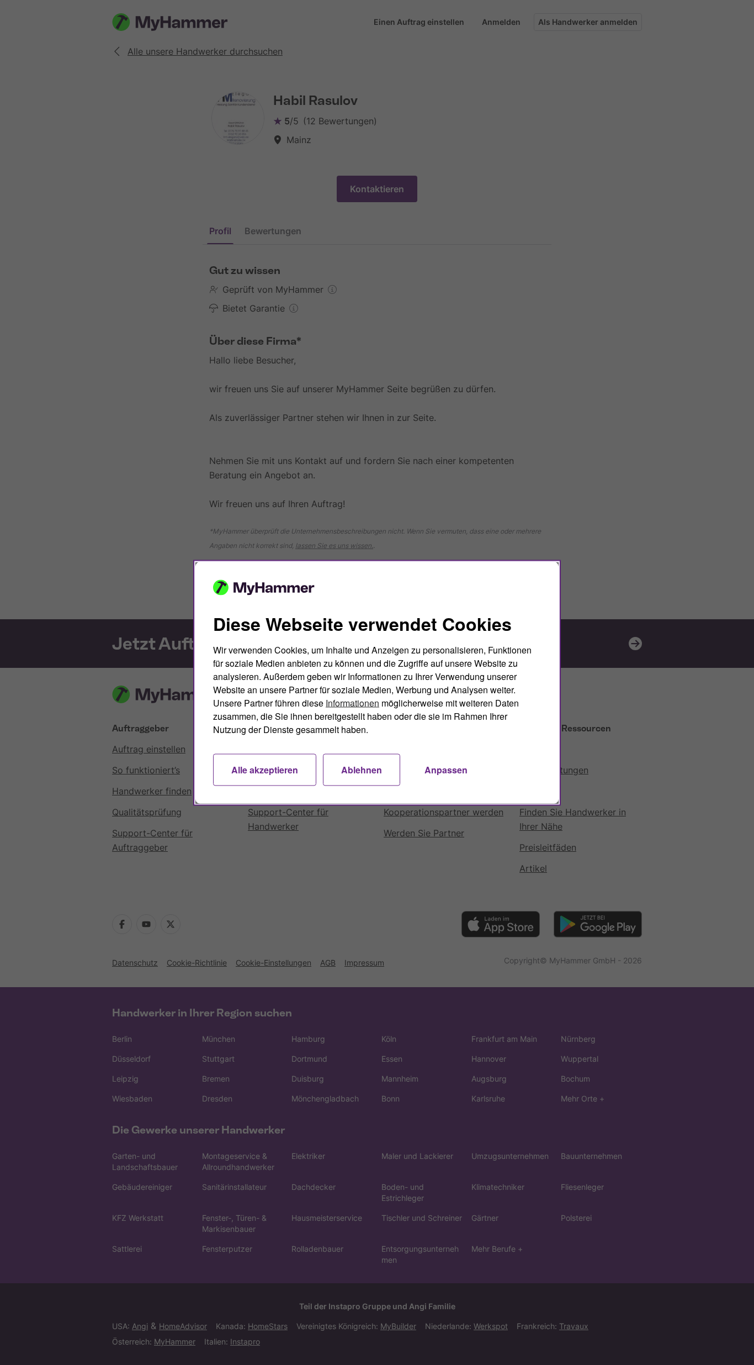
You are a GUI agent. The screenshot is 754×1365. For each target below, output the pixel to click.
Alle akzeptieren (264, 769)
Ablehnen (361, 769)
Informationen (352, 702)
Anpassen (446, 769)
